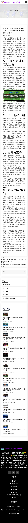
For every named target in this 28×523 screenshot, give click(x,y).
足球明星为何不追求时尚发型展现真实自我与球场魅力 (14, 430)
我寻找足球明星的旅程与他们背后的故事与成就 (14, 369)
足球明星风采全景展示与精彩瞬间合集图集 (14, 399)
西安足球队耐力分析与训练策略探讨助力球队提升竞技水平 (14, 379)
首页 (11, 11)
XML (14, 498)
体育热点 (5, 288)
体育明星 (5, 291)
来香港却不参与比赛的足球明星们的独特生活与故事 (14, 318)
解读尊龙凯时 (6, 284)
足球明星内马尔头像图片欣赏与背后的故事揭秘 (14, 348)
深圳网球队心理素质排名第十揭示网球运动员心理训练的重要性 (14, 328)
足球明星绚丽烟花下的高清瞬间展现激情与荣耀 (14, 338)
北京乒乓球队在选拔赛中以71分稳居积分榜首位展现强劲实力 (14, 359)
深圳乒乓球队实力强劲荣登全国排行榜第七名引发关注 (14, 420)
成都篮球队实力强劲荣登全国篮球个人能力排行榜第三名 (14, 389)
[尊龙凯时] (13, 2)
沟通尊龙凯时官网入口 (9, 298)
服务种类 (5, 295)
